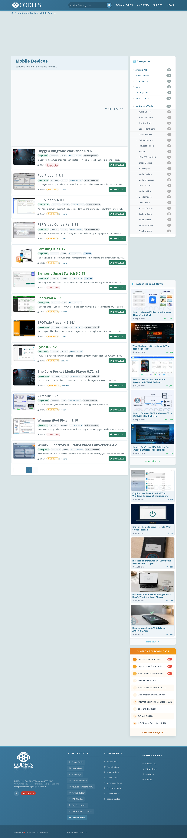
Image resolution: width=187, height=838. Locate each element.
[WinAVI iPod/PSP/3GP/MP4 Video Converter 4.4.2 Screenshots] (24, 451)
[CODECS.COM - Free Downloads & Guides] (23, 764)
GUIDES (157, 5)
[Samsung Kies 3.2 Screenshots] (24, 255)
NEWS (170, 5)
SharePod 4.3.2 (49, 298)
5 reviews (63, 459)
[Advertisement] (93, 36)
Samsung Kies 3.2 (52, 249)
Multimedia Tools (114, 783)
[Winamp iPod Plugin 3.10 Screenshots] (24, 426)
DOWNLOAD (118, 165)
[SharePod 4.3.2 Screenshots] (24, 304)
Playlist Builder (78, 793)
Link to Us (29, 793)
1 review (62, 189)
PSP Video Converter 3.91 (58, 224)
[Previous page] (17, 470)
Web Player (77, 774)
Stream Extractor (79, 780)
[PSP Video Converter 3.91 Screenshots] (24, 230)
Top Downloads (114, 788)
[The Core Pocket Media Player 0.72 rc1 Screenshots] (24, 377)
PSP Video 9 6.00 (51, 200)
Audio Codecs (113, 767)
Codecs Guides (113, 799)
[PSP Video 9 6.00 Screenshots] (24, 206)
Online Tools (79, 753)
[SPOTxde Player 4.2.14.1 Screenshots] (24, 328)
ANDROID (143, 5)
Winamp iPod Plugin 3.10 (58, 420)
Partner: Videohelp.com (77, 832)
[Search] (109, 5)
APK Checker (77, 799)
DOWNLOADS (124, 5)
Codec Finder (77, 762)
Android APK (112, 761)
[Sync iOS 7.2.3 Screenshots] (24, 353)
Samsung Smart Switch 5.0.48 (61, 273)
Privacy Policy (151, 769)
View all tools (78, 817)
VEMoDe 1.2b (48, 396)
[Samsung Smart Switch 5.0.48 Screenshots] (24, 279)
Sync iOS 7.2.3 (48, 347)
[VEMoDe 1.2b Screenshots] (24, 402)
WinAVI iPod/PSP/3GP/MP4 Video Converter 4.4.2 (77, 445)
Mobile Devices (75, 156)
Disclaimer (150, 774)
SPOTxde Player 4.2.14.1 (57, 322)
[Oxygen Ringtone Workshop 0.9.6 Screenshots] (24, 157)
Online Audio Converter (82, 811)
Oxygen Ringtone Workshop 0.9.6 (65, 151)
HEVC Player (77, 768)
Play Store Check (79, 805)
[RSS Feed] (16, 793)
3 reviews (65, 385)
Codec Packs (112, 777)
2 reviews (63, 214)
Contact (148, 779)
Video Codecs (113, 772)
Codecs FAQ (150, 763)
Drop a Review (52, 165)
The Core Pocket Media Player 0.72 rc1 (69, 371)
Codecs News (113, 793)
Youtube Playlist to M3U (82, 786)
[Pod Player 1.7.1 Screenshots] (24, 181)
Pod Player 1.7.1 (50, 175)
